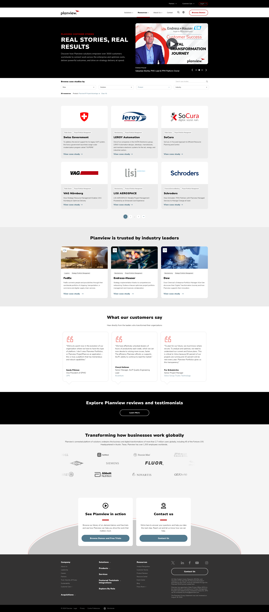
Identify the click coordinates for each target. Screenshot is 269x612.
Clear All (104, 94)
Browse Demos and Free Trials (105, 538)
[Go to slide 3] (202, 70)
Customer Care (187, 4)
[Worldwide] (183, 12)
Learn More (134, 413)
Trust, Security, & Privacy (69, 580)
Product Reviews (142, 573)
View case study (71, 154)
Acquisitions (67, 594)
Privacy (82, 608)
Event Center (141, 580)
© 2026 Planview (66, 608)
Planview (70, 13)
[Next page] (143, 216)
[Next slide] (206, 70)
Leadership (64, 570)
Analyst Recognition (143, 567)
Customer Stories (142, 570)
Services (103, 574)
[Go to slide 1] (196, 70)
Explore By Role (107, 588)
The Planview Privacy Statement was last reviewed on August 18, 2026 (189, 596)
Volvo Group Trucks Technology (177, 375)
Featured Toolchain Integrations (109, 581)
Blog (138, 583)
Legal (75, 608)
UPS (68, 375)
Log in (202, 4)
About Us (157, 13)
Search (206, 82)
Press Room (141, 587)
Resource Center (142, 577)
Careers (63, 573)
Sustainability (65, 583)
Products (103, 568)
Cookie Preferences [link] (94, 608)
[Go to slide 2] (199, 70)
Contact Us (163, 538)
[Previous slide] (192, 70)
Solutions (127, 13)
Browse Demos (198, 12)
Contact (170, 13)
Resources (142, 13)
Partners (171, 4)
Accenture (119, 375)
